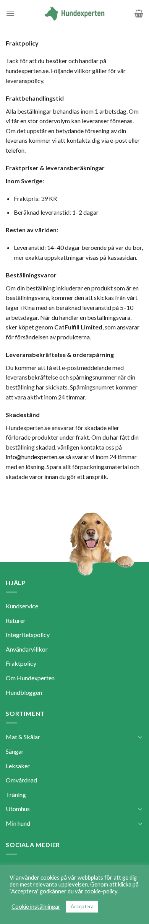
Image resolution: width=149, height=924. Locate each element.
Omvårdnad (21, 780)
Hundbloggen (24, 692)
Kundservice (22, 605)
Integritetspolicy (28, 634)
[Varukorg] (138, 13)
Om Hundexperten (30, 677)
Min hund (18, 823)
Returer (16, 620)
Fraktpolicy (21, 663)
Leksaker (18, 765)
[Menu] (10, 13)
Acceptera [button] (82, 906)
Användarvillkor (27, 649)
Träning (16, 794)
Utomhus (18, 808)
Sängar (15, 751)
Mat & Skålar (23, 736)
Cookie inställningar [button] (35, 906)
